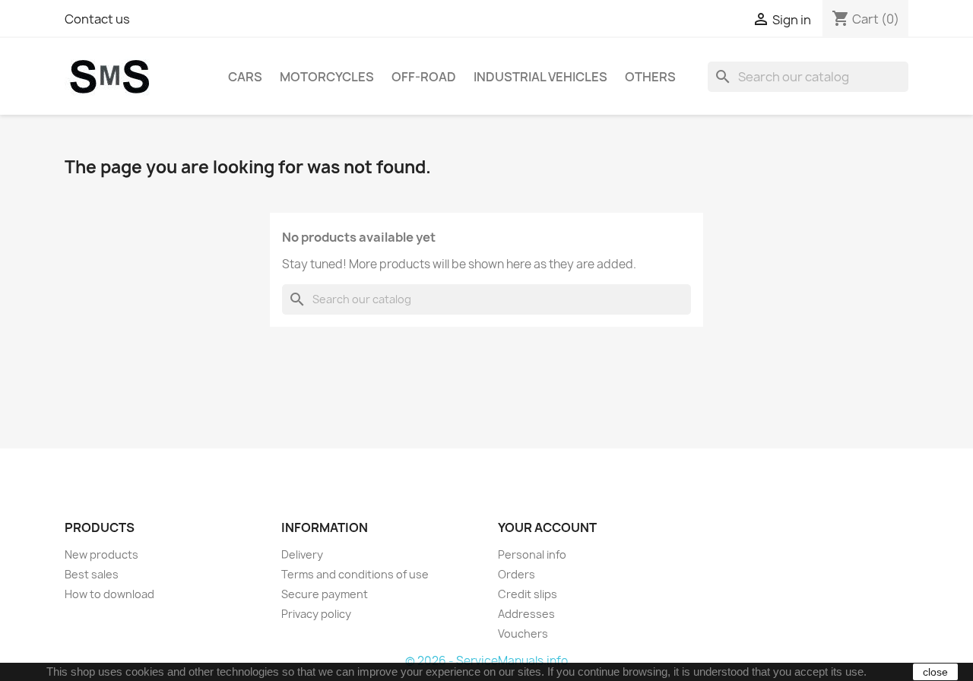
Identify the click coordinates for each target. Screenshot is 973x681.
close (935, 672)
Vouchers (523, 633)
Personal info (532, 554)
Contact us (97, 19)
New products (101, 554)
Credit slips (527, 594)
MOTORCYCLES (327, 76)
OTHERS (650, 76)
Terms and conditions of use (355, 574)
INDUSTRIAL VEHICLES (540, 76)
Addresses (526, 614)
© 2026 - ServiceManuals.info (486, 661)
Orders (516, 574)
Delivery (302, 554)
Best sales (92, 574)
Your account (547, 527)
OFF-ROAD (423, 76)
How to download (109, 594)
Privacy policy (316, 614)
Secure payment (324, 594)
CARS (245, 76)
